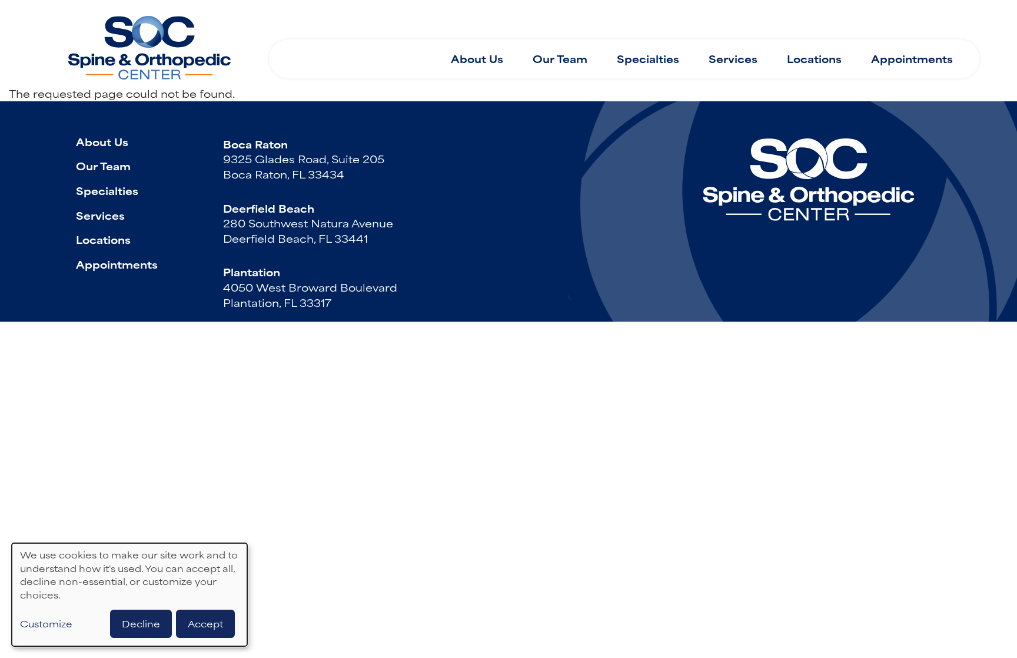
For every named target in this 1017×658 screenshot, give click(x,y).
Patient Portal (920, 19)
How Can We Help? (345, 19)
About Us (477, 58)
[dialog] (129, 594)
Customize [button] (46, 623)
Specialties (648, 58)
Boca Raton (255, 143)
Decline (141, 623)
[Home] (149, 43)
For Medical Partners (688, 19)
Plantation (251, 271)
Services (733, 58)
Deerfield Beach (268, 208)
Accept (205, 623)
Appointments (912, 58)
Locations (814, 58)
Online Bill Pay (814, 19)
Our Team (560, 58)
